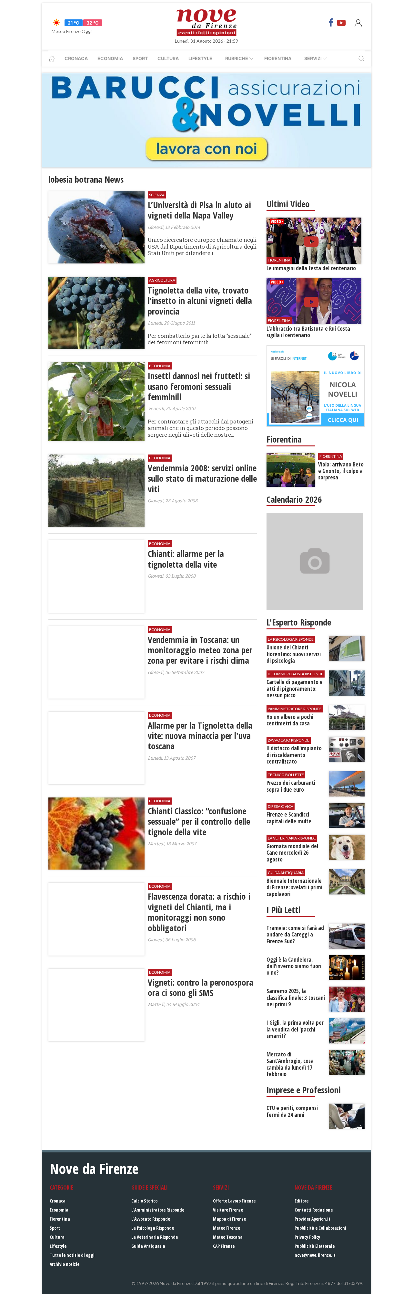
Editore (301, 1201)
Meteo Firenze (226, 1228)
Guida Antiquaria (148, 1246)
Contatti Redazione (314, 1210)
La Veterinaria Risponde (154, 1237)
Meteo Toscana (228, 1237)
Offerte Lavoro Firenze (234, 1201)
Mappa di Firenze (229, 1219)
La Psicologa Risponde (152, 1228)
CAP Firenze (224, 1246)
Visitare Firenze (228, 1210)
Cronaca (76, 58)
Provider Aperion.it (312, 1219)
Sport (140, 58)
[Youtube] (341, 22)
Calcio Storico (144, 1201)
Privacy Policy (307, 1237)
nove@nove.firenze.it (315, 1255)
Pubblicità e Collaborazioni (320, 1228)
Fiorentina (277, 58)
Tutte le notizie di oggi (72, 1255)
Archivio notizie (64, 1264)
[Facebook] (331, 22)
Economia (110, 58)
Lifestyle (200, 58)
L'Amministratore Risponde (157, 1210)
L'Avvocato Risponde (150, 1219)
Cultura (168, 58)
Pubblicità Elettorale (315, 1246)
